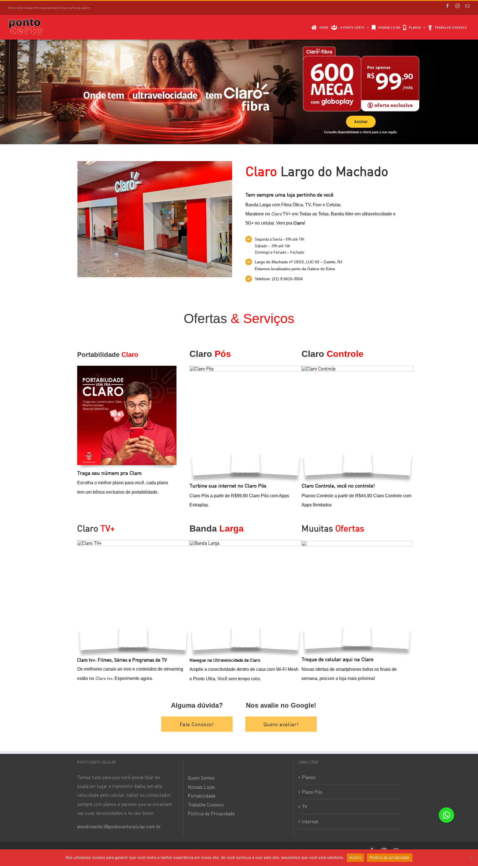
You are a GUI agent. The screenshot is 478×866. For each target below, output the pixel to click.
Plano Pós (312, 792)
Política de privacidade (390, 857)
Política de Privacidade (211, 813)
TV (304, 806)
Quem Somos (201, 778)
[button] (446, 815)
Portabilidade (201, 796)
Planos (309, 777)
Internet (310, 821)
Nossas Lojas (201, 787)
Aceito (355, 857)
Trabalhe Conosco (206, 804)
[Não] (471, 857)
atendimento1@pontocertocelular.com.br (119, 826)
